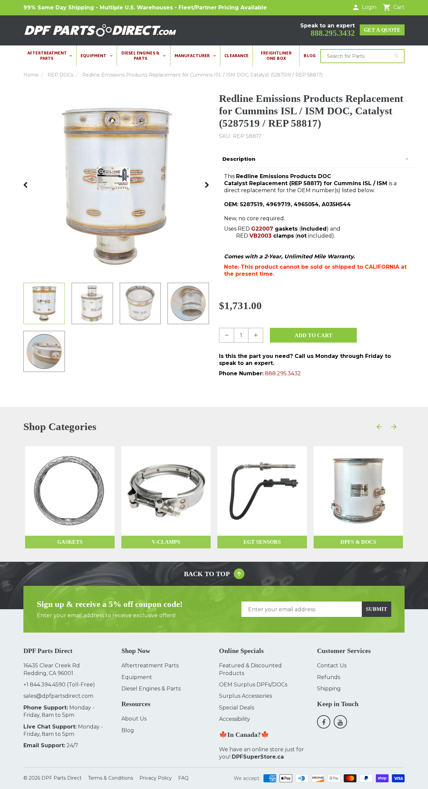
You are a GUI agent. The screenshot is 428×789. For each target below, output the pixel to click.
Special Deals (236, 707)
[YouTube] (340, 722)
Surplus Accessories (245, 696)
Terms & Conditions (110, 778)
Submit (376, 609)
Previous (25, 184)
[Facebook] (323, 722)
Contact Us (331, 665)
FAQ (183, 778)
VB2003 (260, 236)
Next (206, 184)
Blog (127, 730)
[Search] (396, 55)
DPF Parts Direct (61, 778)
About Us (133, 718)
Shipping (329, 688)
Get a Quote (382, 30)
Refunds (328, 677)
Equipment (136, 677)
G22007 (262, 229)
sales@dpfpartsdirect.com (58, 696)
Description (238, 159)
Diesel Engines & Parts (151, 688)
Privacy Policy (155, 778)
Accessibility (234, 719)
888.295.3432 (333, 33)
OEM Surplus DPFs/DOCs (253, 684)
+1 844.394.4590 (44, 684)
